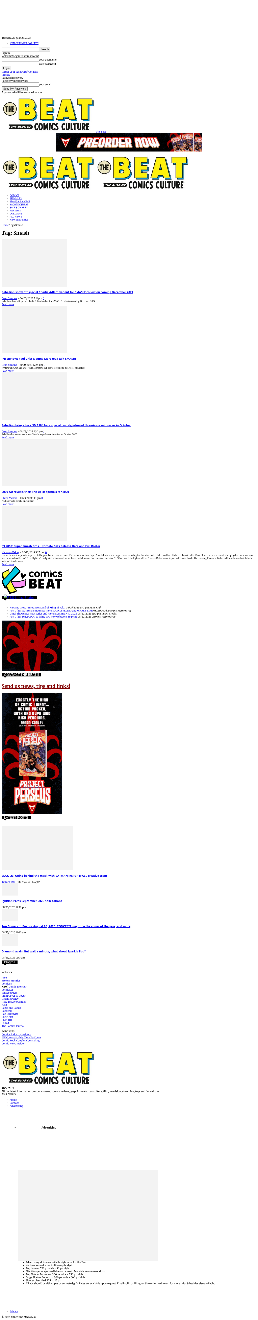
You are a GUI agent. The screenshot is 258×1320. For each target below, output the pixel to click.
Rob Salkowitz (10, 1013)
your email (45, 84)
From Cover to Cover (13, 995)
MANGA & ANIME (20, 201)
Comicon (7, 983)
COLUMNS (16, 213)
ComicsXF (8, 989)
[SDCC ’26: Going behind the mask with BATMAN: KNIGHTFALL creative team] (37, 869)
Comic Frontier (17, 986)
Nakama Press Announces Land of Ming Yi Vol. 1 (37, 607)
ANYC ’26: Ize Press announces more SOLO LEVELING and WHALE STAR (51, 610)
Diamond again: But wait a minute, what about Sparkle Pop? (44, 951)
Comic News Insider (13, 1043)
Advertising (16, 1105)
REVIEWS (15, 210)
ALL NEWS (16, 216)
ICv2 (4, 1004)
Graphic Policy (10, 998)
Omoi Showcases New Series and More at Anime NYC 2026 (43, 613)
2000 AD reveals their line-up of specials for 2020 (35, 492)
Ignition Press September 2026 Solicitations (32, 901)
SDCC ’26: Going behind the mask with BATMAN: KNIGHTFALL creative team (54, 876)
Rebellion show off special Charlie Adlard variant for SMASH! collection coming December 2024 (67, 292)
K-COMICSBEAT (19, 204)
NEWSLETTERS (19, 219)
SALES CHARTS (19, 207)
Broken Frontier (11, 980)
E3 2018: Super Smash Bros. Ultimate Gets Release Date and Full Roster (51, 546)
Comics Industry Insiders (16, 1034)
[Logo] (49, 189)
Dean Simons (9, 298)
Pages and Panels (11, 1007)
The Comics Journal (13, 1025)
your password (47, 63)
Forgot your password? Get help (20, 71)
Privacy (6, 74)
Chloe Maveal (9, 498)
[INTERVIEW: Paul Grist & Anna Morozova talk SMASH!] (34, 352)
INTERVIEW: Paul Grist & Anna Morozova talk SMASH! (39, 359)
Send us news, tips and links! (36, 686)
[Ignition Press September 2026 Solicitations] (10, 894)
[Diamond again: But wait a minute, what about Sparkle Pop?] (10, 945)
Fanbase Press (10, 992)
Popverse (7, 1010)
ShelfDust (7, 1016)
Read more (8, 304)
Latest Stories (24, 597)
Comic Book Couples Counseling (21, 1040)
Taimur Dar (8, 881)
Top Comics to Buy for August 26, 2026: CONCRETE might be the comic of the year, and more (66, 926)
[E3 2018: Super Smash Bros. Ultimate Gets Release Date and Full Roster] (34, 539)
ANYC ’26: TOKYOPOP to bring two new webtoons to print (43, 616)
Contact (14, 1102)
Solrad (5, 1022)
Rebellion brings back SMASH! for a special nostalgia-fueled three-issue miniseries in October (66, 425)
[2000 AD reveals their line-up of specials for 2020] (34, 485)
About (13, 1099)
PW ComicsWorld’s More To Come (21, 1037)
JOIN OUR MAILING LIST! (24, 43)
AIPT (4, 977)
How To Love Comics (14, 1001)
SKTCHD (7, 1019)
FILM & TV (16, 198)
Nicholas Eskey (10, 552)
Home (5, 225)
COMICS (14, 195)
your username (47, 59)
